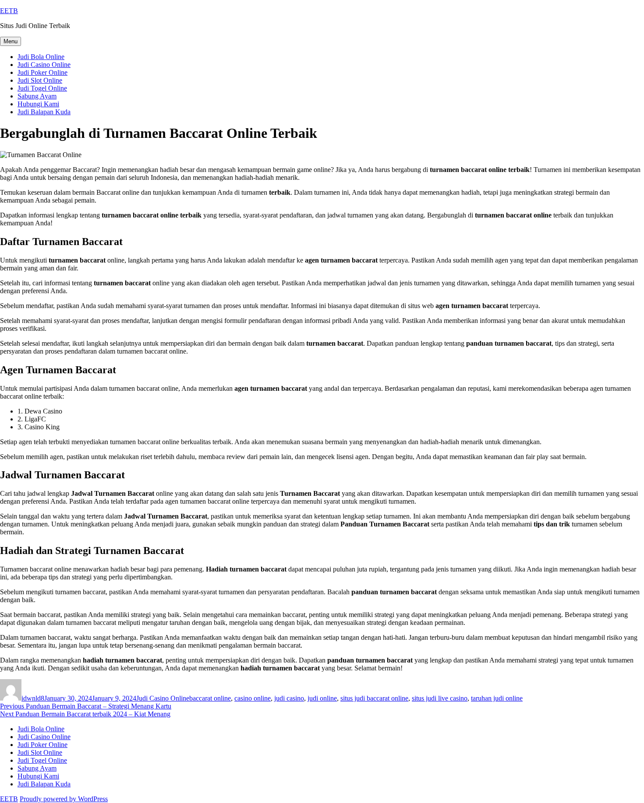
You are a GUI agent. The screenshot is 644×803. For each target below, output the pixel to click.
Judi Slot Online (40, 80)
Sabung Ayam (37, 96)
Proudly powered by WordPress (64, 799)
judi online (322, 698)
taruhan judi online (497, 698)
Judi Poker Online (42, 72)
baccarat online (210, 698)
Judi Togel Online (42, 88)
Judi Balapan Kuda (44, 112)
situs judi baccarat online (374, 698)
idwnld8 (32, 698)
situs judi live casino (439, 698)
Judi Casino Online (44, 64)
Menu (11, 41)
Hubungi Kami (38, 104)
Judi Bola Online (41, 56)
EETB (9, 10)
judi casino (289, 698)
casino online (252, 698)
